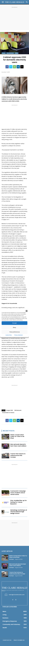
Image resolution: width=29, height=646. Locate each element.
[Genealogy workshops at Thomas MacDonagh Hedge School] (5, 512)
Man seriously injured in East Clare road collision (18, 445)
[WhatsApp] (14, 66)
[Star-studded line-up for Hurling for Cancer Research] (5, 502)
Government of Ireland (8, 412)
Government (10, 53)
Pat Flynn (11, 559)
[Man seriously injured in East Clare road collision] (5, 446)
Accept (14, 323)
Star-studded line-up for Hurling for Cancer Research (18, 502)
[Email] (22, 66)
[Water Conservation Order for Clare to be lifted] (5, 436)
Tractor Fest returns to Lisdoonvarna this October (17, 455)
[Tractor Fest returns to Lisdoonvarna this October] (5, 455)
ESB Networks (17, 410)
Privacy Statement (18, 335)
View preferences (14, 332)
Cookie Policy (9, 335)
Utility (16, 53)
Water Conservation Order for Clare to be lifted (17, 436)
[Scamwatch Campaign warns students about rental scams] (5, 493)
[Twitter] (10, 66)
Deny (14, 327)
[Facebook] (7, 66)
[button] (26, 311)
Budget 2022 (9, 410)
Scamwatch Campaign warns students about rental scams (18, 492)
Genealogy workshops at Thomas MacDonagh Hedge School (18, 511)
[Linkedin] (18, 66)
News (3, 53)
